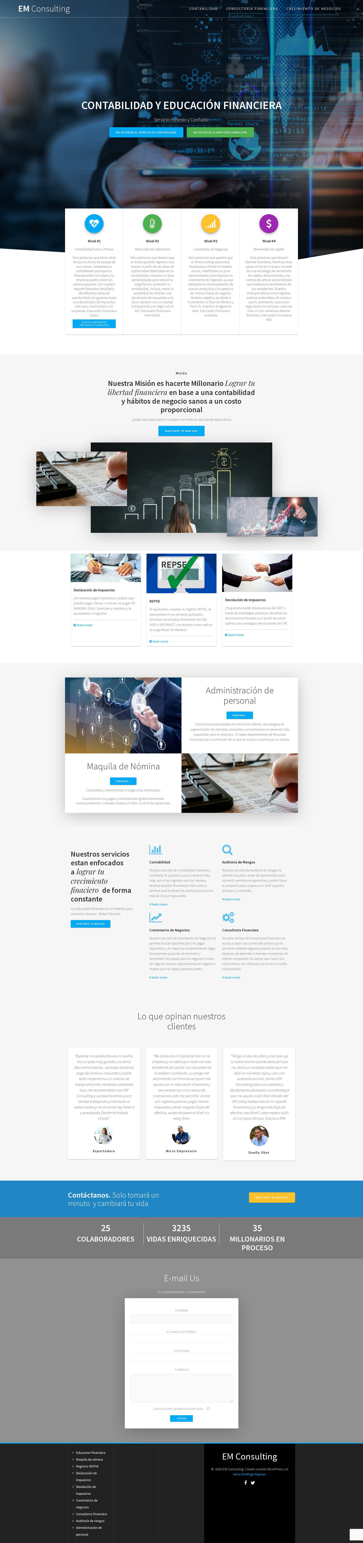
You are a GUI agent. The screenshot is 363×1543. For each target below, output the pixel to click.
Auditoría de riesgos (90, 1521)
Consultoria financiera (252, 8)
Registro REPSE (87, 1466)
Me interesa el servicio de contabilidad (146, 132)
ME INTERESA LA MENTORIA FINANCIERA (220, 132)
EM (44, 8)
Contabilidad (203, 8)
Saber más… (239, 715)
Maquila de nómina (89, 1459)
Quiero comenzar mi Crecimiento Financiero (94, 323)
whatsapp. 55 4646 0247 (181, 431)
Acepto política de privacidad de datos (178, 1409)
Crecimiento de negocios (313, 8)
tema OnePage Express (249, 1474)
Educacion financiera (90, 1452)
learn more (84, 625)
